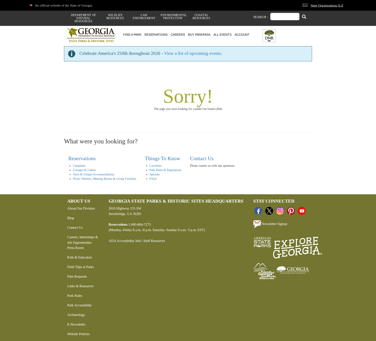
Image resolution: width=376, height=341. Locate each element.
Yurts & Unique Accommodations (93, 174)
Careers (178, 34)
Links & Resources (80, 286)
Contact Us (201, 158)
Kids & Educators (79, 257)
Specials (154, 174)
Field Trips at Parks (80, 267)
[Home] (92, 35)
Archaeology (76, 315)
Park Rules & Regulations (165, 170)
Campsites (79, 165)
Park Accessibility (79, 305)
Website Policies (78, 334)
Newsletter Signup (274, 223)
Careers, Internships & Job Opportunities (82, 239)
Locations (155, 165)
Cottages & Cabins (84, 170)
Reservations (156, 34)
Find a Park (132, 34)
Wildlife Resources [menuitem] (115, 16)
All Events (222, 34)
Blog (70, 218)
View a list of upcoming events (192, 53)
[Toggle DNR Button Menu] (269, 35)
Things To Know (162, 158)
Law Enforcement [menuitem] (144, 16)
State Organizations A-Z (327, 5)
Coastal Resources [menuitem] (201, 16)
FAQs (152, 178)
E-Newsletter (76, 324)
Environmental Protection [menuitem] (173, 16)
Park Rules (74, 295)
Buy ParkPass (199, 34)
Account (242, 34)
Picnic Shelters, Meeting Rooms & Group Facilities (104, 178)
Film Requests (77, 276)
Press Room (75, 248)
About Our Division (81, 208)
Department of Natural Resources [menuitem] (83, 18)
